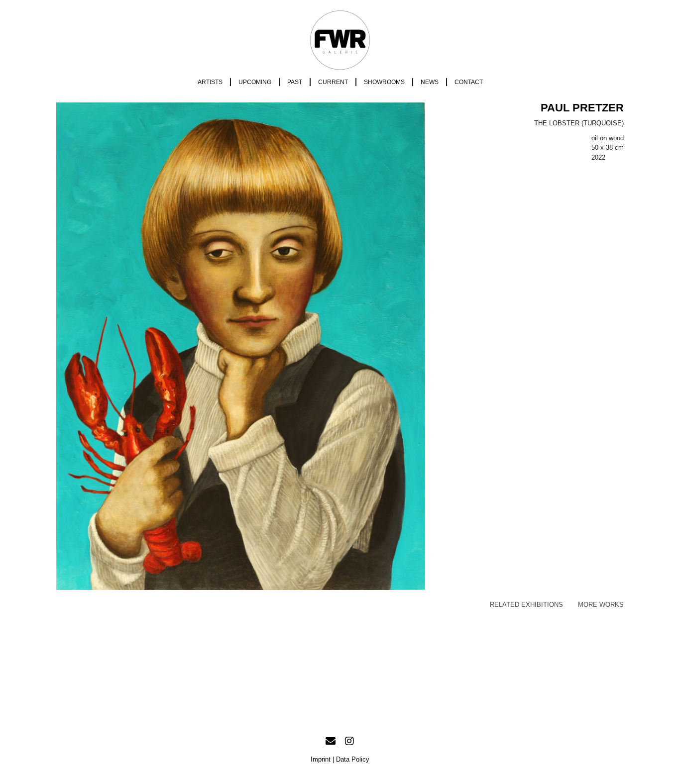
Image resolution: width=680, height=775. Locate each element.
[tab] (526, 605)
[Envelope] (331, 741)
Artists (210, 82)
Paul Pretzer (582, 107)
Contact (468, 82)
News (430, 82)
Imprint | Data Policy (340, 759)
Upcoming (254, 82)
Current (333, 82)
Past (294, 82)
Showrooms (384, 82)
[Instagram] (349, 741)
